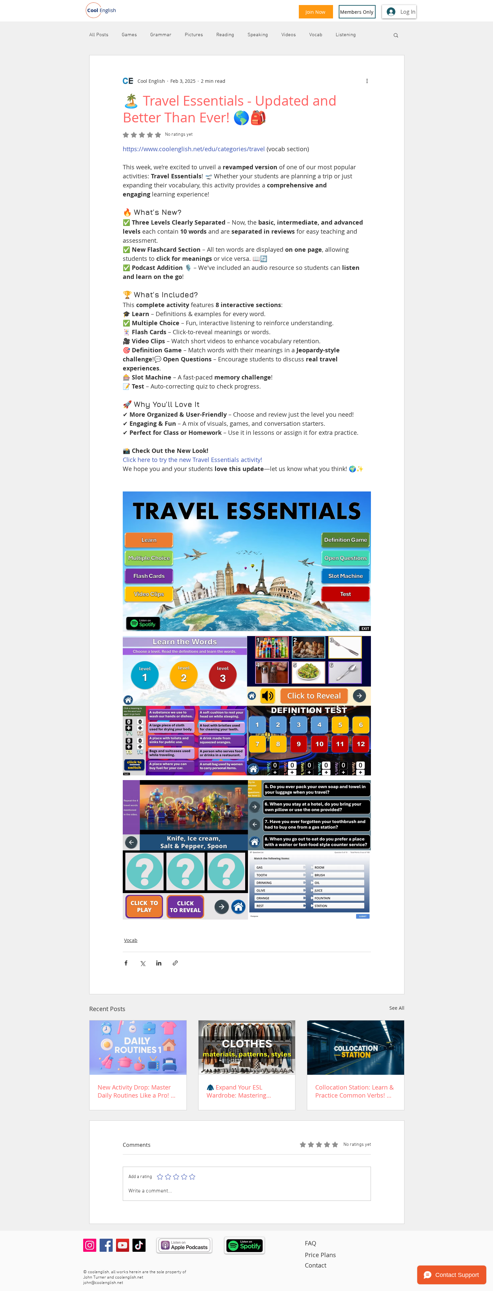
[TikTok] (139, 1245)
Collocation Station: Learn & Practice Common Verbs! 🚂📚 (354, 1091)
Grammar (160, 35)
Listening (346, 35)
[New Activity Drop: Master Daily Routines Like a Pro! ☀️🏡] (138, 1047)
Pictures (194, 35)
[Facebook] (106, 1245)
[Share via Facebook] (126, 963)
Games (129, 35)
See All (396, 1008)
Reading (225, 35)
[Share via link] (175, 963)
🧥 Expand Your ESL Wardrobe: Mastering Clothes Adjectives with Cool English (246, 1091)
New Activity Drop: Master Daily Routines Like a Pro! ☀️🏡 (138, 1091)
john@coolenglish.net (103, 1283)
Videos (288, 35)
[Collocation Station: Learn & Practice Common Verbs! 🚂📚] (355, 1047)
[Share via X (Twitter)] (142, 963)
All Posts (98, 35)
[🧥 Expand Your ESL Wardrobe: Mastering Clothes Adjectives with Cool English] (247, 1047)
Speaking (258, 35)
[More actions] (367, 81)
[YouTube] (122, 1245)
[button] (396, 35)
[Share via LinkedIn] (159, 963)
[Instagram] (89, 1245)
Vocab (315, 35)
